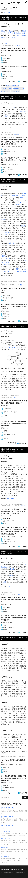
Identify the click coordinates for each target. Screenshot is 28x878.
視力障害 (6, 264)
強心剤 (7, 116)
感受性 (23, 226)
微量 (18, 35)
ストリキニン (14, 37)
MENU (2, 2)
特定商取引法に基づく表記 (11, 869)
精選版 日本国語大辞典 (7, 96)
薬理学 (4, 256)
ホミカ (11, 31)
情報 (15, 45)
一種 (7, 33)
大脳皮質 (6, 232)
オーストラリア (15, 91)
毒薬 (23, 195)
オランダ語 (12, 107)
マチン (3, 31)
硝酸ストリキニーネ (18, 88)
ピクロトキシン (5, 91)
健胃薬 (11, 575)
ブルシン (13, 349)
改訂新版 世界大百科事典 (8, 179)
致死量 (8, 258)
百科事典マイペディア (7, 551)
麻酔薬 (7, 262)
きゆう (5, 234)
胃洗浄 (18, 269)
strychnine (7, 12)
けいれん (18, 204)
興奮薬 (12, 569)
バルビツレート (11, 271)
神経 (23, 35)
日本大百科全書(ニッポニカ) (8, 449)
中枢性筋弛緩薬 (21, 271)
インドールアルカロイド (12, 85)
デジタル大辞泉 (5, 17)
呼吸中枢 (22, 111)
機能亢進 (11, 243)
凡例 (18, 45)
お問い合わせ (21, 869)
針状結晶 (17, 33)
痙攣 (4, 582)
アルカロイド (15, 195)
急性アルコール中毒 (6, 88)
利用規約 (3, 869)
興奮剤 (3, 37)
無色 (11, 33)
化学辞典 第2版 (5, 326)
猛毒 (23, 33)
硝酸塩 (19, 202)
